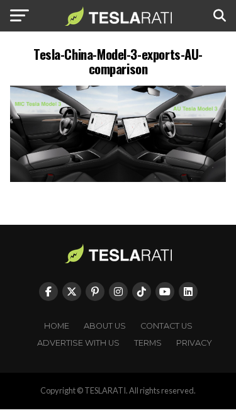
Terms (148, 343)
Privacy (194, 343)
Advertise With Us (78, 343)
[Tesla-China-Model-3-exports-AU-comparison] (118, 178)
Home (56, 326)
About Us (105, 326)
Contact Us (166, 326)
